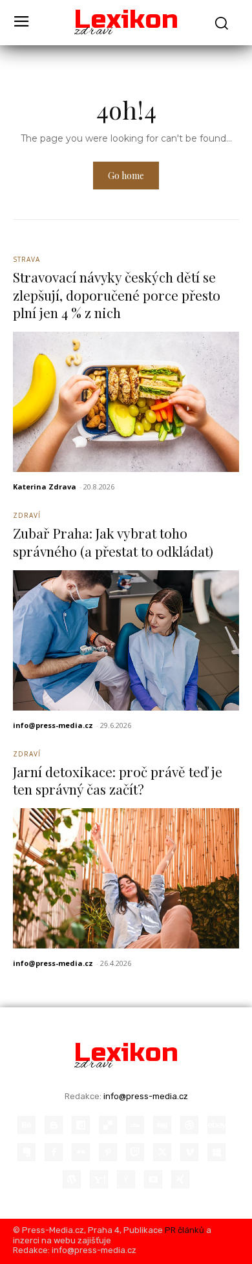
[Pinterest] (108, 1152)
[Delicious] (108, 1125)
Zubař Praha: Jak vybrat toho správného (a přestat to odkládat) (113, 541)
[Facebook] (54, 1152)
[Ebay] (216, 1125)
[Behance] (26, 1125)
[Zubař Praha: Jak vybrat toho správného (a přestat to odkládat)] (126, 640)
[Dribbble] (189, 1125)
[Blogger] (54, 1125)
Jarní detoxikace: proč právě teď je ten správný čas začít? (117, 780)
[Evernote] (26, 1152)
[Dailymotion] (81, 1125)
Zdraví (27, 515)
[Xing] (180, 1179)
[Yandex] (126, 1179)
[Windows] (216, 1152)
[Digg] (162, 1125)
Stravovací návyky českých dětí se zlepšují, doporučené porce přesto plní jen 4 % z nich (116, 294)
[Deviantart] (135, 1125)
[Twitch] (135, 1152)
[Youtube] (153, 1179)
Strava (26, 259)
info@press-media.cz (53, 725)
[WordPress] (72, 1179)
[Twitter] (162, 1152)
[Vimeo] (189, 1152)
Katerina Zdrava (44, 486)
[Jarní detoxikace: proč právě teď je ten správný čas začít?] (126, 878)
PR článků (184, 1230)
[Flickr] (81, 1152)
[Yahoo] (99, 1179)
